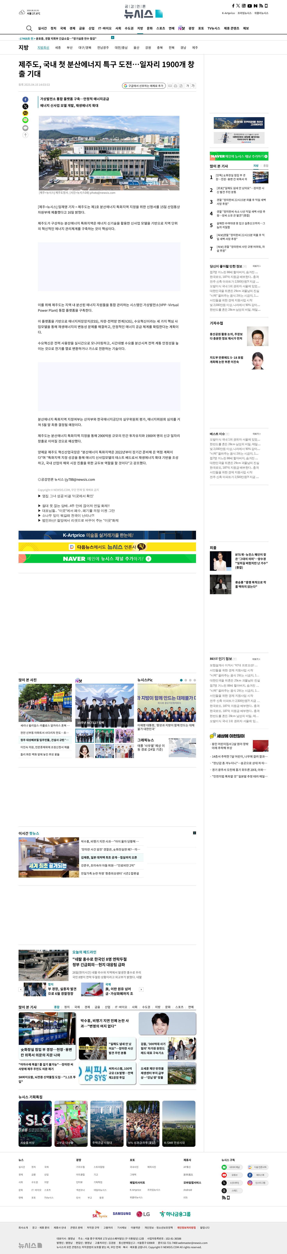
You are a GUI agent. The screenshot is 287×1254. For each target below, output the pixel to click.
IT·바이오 (105, 28)
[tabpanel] (166, 708)
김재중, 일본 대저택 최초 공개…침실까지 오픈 (109, 857)
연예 (172, 28)
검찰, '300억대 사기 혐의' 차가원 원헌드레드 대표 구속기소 (153, 1048)
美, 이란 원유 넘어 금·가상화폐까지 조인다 (119, 993)
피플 (213, 547)
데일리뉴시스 (100, 1190)
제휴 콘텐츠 (231, 28)
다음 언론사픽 (260, 1167)
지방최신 (43, 47)
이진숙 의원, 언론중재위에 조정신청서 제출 (45, 747)
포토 (201, 28)
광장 (191, 28)
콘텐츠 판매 (76, 1227)
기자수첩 (216, 323)
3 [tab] (190, 680)
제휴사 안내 (60, 1227)
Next (141, 989)
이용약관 (135, 1227)
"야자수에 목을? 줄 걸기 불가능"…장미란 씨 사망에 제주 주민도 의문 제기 (46, 1066)
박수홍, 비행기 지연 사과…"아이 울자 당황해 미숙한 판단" (111, 841)
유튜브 (234, 1175)
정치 (53, 28)
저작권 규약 (93, 1227)
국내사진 (134, 1167)
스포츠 (160, 28)
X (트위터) (234, 1182)
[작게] (187, 86)
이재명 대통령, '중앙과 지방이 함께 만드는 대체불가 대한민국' (165, 727)
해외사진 (151, 1167)
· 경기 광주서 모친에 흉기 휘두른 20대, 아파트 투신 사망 (239, 770)
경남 (183, 47)
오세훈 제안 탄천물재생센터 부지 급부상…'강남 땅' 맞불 (152, 1073)
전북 (172, 47)
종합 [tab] (265, 166)
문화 (150, 28)
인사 (78, 1197)
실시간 (42, 28)
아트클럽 (80, 1174)
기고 (96, 1174)
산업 (91, 28)
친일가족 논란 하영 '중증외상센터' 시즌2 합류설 (110, 873)
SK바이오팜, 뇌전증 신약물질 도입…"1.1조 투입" (47, 1079)
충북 (160, 47)
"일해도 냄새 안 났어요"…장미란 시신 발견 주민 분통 (121, 1048)
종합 (57, 1007)
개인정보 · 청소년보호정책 (158, 1227)
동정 (101, 1197)
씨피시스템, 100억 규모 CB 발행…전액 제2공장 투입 (121, 1073)
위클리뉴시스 (261, 13)
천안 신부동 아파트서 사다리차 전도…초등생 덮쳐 (46, 733)
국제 (63, 28)
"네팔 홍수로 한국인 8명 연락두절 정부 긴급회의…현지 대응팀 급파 (99, 961)
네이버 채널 (234, 1167)
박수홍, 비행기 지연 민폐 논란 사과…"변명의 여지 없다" (105, 1023)
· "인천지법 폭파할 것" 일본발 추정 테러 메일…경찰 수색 (239, 776)
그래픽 (133, 1174)
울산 (136, 47)
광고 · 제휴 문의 (40, 1227)
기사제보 (122, 1227)
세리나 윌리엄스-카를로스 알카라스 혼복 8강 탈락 (46, 725)
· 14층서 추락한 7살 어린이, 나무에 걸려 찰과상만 (239, 756)
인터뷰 (79, 1182)
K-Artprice (228, 13)
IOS (185, 1197)
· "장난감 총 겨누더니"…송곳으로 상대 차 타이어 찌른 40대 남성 (239, 763)
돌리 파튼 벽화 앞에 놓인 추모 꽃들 (40, 754)
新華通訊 (188, 1174)
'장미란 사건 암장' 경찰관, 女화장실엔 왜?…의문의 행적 (111, 849)
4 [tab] (194, 680)
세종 (58, 47)
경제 (72, 28)
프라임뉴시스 (245, 13)
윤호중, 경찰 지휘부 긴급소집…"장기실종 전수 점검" (57, 37)
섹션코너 (80, 1190)
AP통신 (187, 1167)
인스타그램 (260, 1182)
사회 (118, 28)
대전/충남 (121, 47)
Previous (21, 989)
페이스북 (260, 1175)
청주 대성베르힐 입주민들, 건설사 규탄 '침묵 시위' (46, 740)
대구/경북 (84, 47)
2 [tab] (185, 680)
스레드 (234, 1190)
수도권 (129, 28)
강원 (148, 47)
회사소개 (23, 1227)
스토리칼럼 (99, 1167)
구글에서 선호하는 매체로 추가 (145, 86)
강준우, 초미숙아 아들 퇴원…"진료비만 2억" (108, 865)
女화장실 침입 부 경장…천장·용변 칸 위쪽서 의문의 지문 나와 (46, 1052)
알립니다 (204, 1227)
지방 (140, 28)
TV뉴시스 (214, 28)
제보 (246, 28)
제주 (195, 47)
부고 (90, 1197)
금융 (82, 28)
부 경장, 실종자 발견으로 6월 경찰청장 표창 (62, 993)
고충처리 (108, 1227)
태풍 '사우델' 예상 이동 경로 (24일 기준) (151, 747)
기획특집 (98, 1182)
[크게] (193, 86)
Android (188, 1190)
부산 (70, 47)
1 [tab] (181, 680)
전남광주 (103, 47)
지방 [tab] (255, 166)
